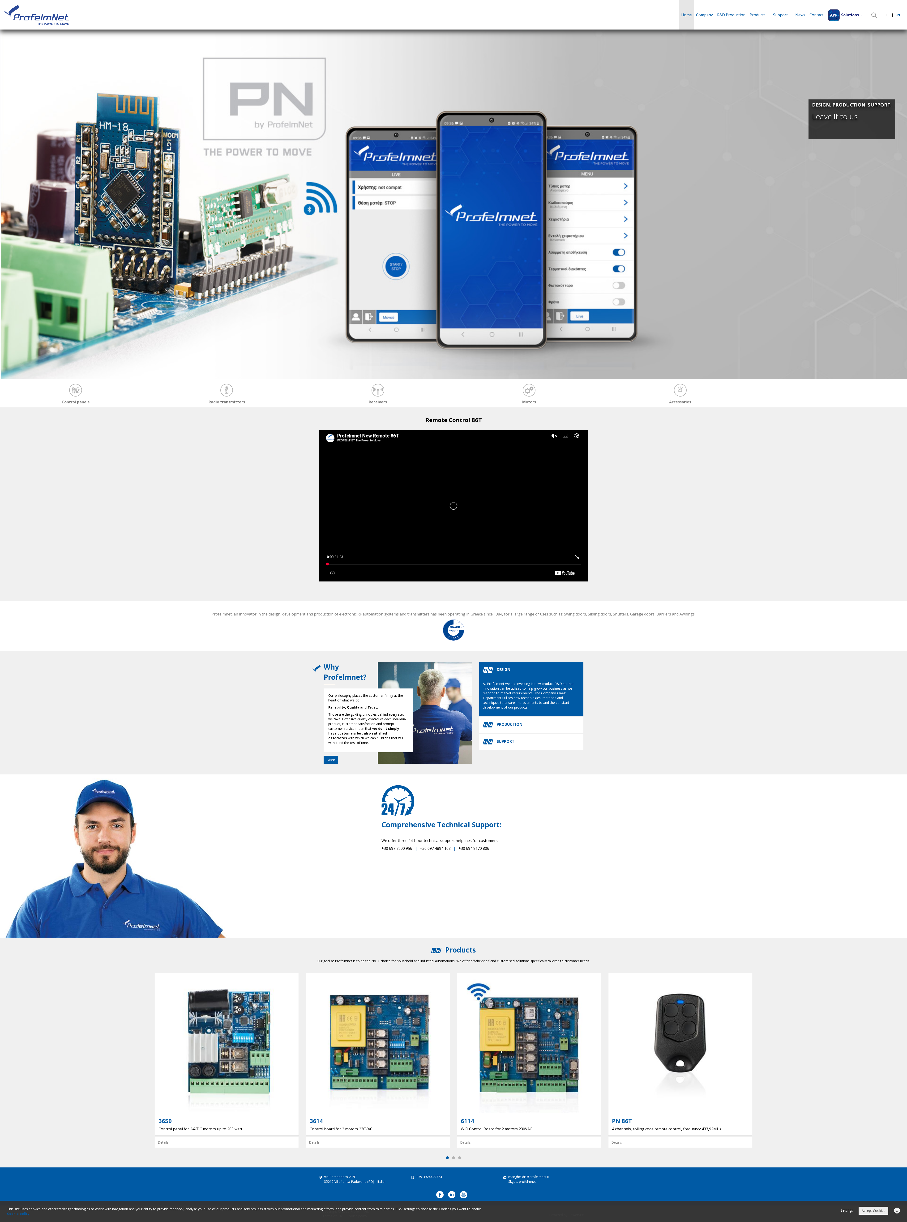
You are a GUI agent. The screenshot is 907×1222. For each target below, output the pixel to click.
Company (704, 14)
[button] (844, 15)
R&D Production (731, 14)
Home (686, 14)
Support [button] (781, 14)
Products (758, 14)
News (800, 14)
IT (887, 15)
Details (163, 1142)
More (331, 759)
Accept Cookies (873, 1210)
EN (897, 15)
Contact (816, 14)
